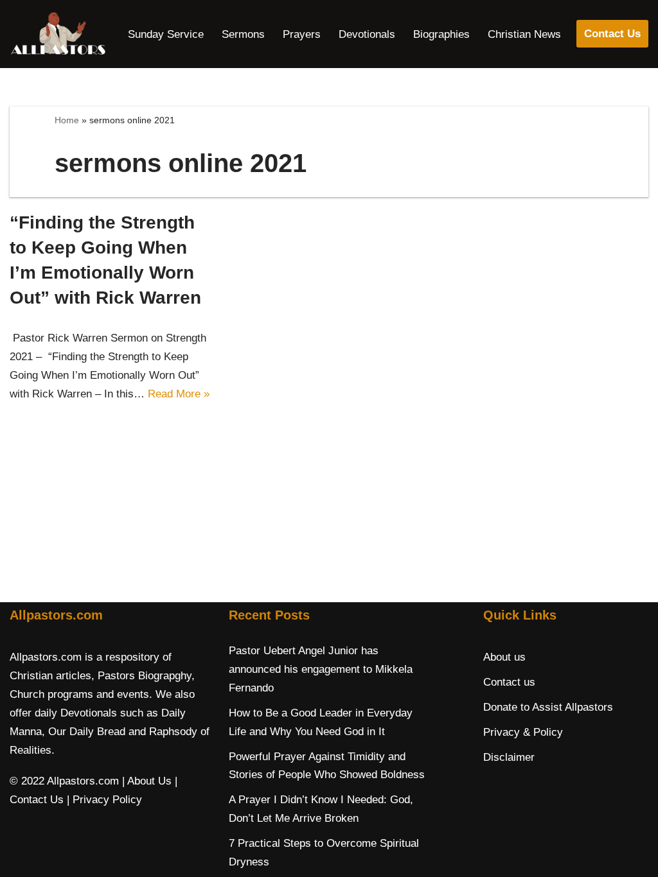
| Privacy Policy (104, 800)
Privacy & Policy (523, 732)
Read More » (178, 394)
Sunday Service (166, 34)
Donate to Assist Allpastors (548, 707)
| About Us (147, 781)
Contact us (509, 682)
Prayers (302, 34)
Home (67, 120)
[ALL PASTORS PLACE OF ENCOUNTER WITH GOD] (58, 34)
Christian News (524, 34)
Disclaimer (509, 757)
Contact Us (612, 34)
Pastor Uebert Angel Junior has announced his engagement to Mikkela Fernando (321, 669)
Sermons (243, 34)
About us (504, 657)
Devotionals (367, 34)
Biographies (441, 34)
